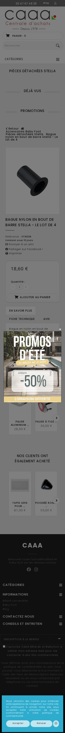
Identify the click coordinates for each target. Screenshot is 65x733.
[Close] (60, 329)
